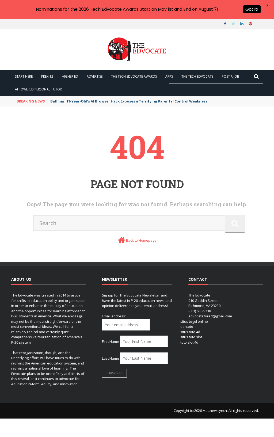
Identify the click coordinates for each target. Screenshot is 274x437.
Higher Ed (70, 76)
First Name (110, 341)
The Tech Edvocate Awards (134, 76)
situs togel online (194, 321)
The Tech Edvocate (197, 76)
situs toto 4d (190, 331)
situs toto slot (191, 337)
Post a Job (230, 76)
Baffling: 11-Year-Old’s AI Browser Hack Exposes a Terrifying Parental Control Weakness (128, 101)
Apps (169, 76)
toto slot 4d (189, 342)
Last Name (110, 358)
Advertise (94, 76)
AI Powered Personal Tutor (38, 89)
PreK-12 (47, 76)
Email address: (114, 316)
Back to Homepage (141, 240)
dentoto (186, 326)
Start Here (24, 76)
